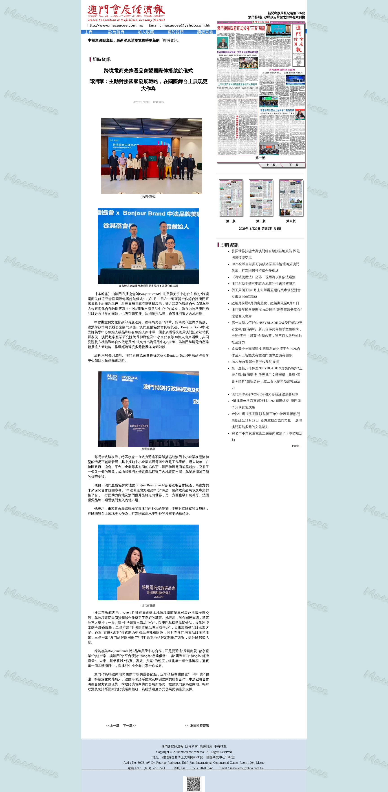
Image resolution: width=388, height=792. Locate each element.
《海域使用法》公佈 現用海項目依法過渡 (264, 277)
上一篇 (114, 725)
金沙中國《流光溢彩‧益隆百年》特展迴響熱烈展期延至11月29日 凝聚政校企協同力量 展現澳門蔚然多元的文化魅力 (266, 420)
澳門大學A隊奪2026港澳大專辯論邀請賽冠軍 (265, 394)
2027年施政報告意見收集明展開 (256, 362)
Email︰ (224, 768)
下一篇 (127, 725)
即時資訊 (170, 40)
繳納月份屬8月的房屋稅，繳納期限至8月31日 (266, 303)
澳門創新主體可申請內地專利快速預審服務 (264, 283)
